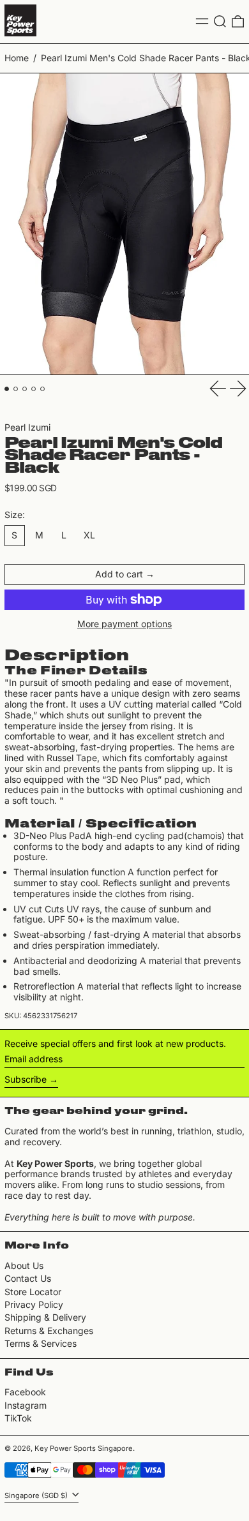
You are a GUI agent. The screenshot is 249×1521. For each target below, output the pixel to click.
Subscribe (25, 1079)
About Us (23, 1265)
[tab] (6, 389)
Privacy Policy (33, 1304)
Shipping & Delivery (45, 1317)
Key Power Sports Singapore (83, 1448)
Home (16, 57)
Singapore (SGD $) (37, 1495)
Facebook (25, 1392)
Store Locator (32, 1291)
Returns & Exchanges (48, 1330)
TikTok (18, 1418)
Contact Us (27, 1278)
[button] (220, 21)
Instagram (25, 1405)
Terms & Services (40, 1343)
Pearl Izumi (27, 427)
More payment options (124, 624)
